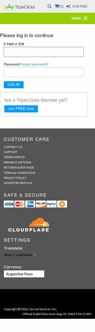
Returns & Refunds (19, 167)
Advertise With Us (18, 183)
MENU (77, 18)
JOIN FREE (79, 6)
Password (26, 64)
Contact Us (13, 147)
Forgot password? (34, 64)
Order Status (14, 157)
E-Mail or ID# (14, 44)
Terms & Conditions (19, 173)
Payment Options (17, 162)
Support (10, 152)
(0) (61, 6)
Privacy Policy (15, 178)
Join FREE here (21, 108)
